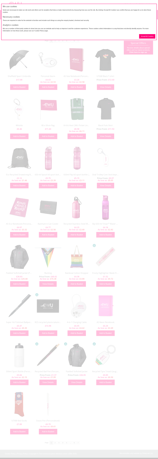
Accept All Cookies (147, 36)
